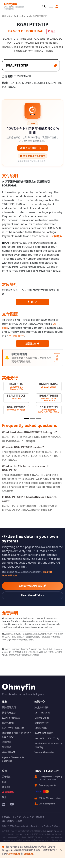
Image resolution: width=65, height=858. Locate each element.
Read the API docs (32, 595)
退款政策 (17, 817)
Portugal (26, 15)
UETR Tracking (42, 712)
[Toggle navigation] (51, 6)
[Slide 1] (26, 418)
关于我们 (6, 776)
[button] (56, 6)
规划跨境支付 (41, 722)
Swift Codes (14, 15)
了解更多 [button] (56, 236)
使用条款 (6, 817)
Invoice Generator (44, 752)
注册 (57, 357)
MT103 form (16, 336)
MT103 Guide (41, 717)
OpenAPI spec (10, 575)
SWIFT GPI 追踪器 (44, 733)
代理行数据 (8, 722)
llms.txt (47, 571)
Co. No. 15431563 (47, 779)
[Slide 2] (32, 418)
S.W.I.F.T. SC (51, 831)
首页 (4, 15)
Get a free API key (31, 586)
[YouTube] (11, 804)
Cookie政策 (13, 853)
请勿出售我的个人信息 (12, 821)
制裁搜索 (6, 741)
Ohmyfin (10, 4)
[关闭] (61, 850)
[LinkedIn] (4, 804)
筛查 (53, 31)
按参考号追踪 (9, 712)
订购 (31, 302)
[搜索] (44, 6)
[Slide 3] (38, 418)
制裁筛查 (6, 747)
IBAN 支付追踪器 (11, 717)
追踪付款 (31, 343)
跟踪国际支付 (9, 707)
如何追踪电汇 (41, 728)
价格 (4, 781)
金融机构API (8, 752)
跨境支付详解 (41, 707)
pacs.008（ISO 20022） (47, 738)
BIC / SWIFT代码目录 (13, 728)
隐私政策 (28, 853)
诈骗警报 (9, 792)
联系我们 (6, 786)
